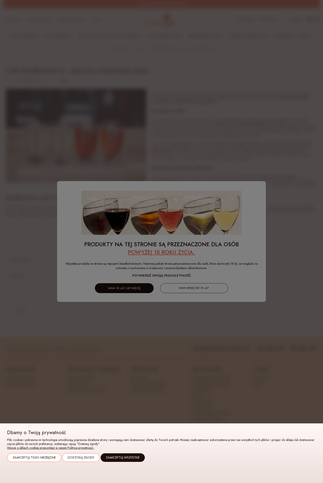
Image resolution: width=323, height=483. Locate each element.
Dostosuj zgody (81, 457)
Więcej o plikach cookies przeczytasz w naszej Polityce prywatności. (50, 448)
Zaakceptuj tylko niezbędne (34, 457)
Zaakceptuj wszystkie (123, 457)
